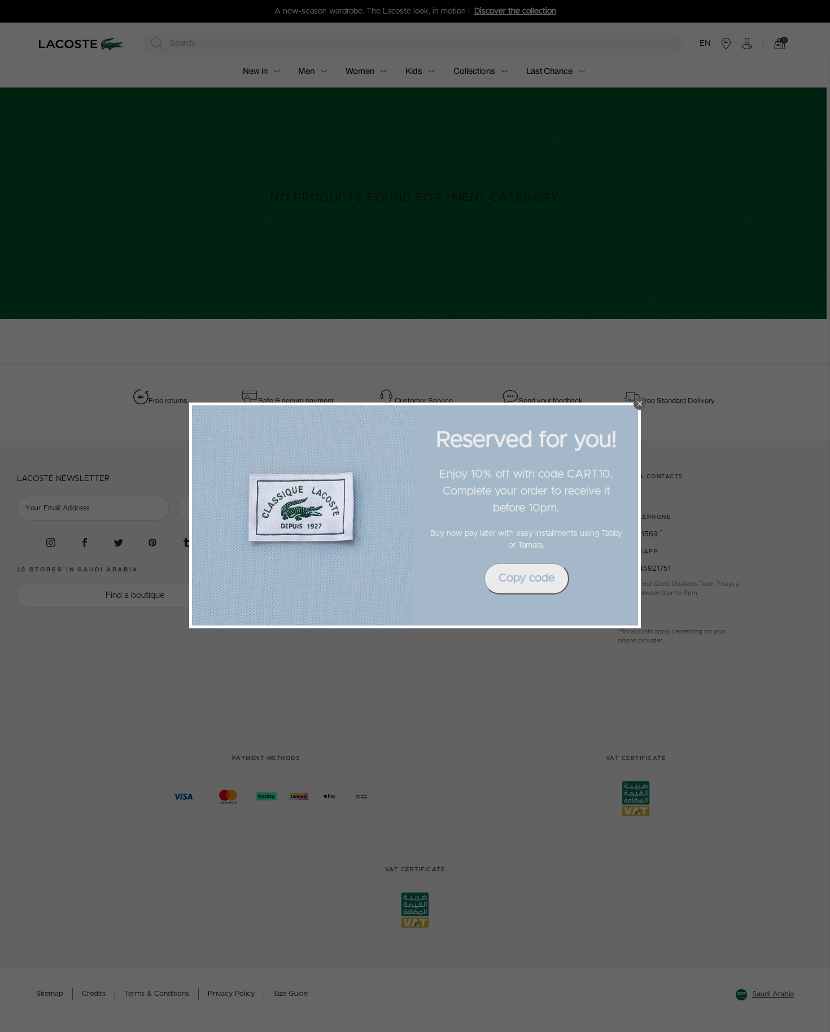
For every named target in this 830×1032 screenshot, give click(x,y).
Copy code (526, 578)
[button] (640, 403)
